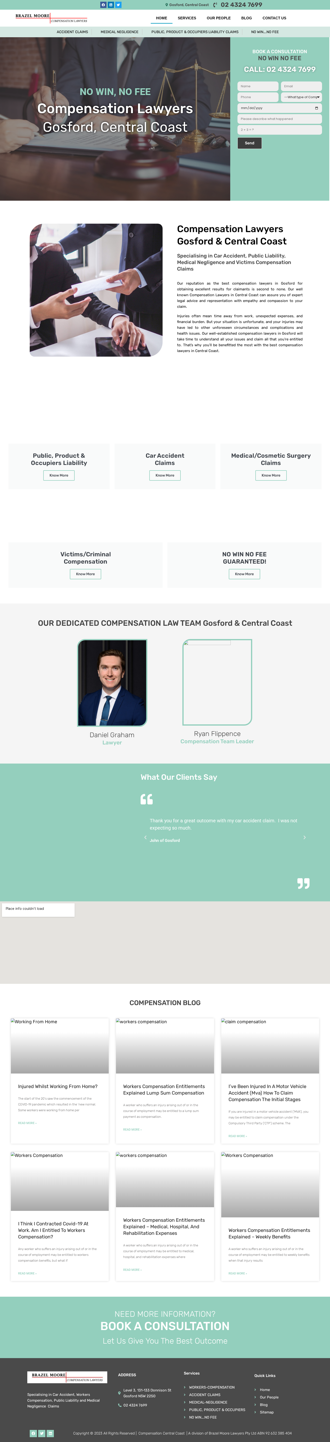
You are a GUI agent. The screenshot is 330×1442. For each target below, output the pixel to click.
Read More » (27, 1123)
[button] (145, 837)
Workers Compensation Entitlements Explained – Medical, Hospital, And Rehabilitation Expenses (164, 1226)
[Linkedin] (111, 5)
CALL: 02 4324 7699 (280, 69)
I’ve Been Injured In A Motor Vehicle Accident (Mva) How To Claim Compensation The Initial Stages (267, 1092)
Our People (219, 18)
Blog (246, 18)
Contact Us (274, 18)
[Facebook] (103, 5)
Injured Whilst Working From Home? (58, 1086)
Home (161, 18)
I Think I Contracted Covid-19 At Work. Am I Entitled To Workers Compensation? (53, 1230)
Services (187, 18)
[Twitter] (118, 5)
